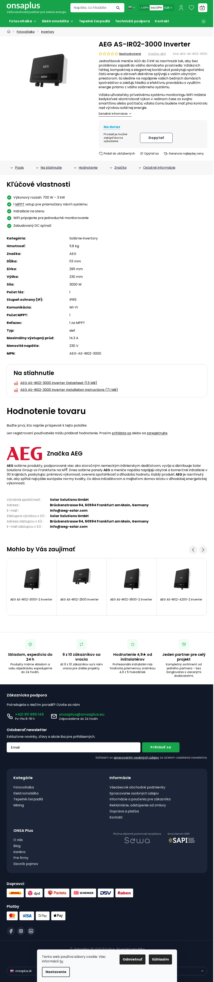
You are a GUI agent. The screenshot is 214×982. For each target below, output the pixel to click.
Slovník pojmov (25, 864)
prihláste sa (121, 433)
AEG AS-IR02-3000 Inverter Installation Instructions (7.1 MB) (69, 390)
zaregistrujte (157, 433)
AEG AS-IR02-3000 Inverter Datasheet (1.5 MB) (58, 383)
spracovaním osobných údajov (136, 757)
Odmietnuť (132, 959)
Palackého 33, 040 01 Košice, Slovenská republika (109, 949)
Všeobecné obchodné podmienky (137, 787)
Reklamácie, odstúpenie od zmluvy (138, 805)
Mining (18, 805)
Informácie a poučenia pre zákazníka (140, 799)
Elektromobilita (25, 793)
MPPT (19, 204)
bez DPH (156, 8)
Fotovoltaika (23, 787)
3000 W (75, 284)
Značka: (157, 54)
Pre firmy (20, 858)
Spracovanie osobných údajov (134, 793)
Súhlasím (160, 959)
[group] (48, 73)
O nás (18, 840)
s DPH (145, 8)
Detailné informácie (113, 114)
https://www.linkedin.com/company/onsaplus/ (31, 931)
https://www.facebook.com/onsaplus (11, 931)
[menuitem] (23, 21)
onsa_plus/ (21, 931)
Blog (16, 846)
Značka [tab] (120, 167)
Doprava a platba (124, 811)
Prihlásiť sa (160, 747)
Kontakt (116, 817)
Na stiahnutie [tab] (51, 167)
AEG (72, 253)
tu (61, 961)
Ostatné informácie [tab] (159, 167)
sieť (72, 330)
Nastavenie (56, 971)
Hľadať (118, 7)
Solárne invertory (83, 238)
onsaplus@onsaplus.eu (81, 714)
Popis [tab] (19, 167)
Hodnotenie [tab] (88, 167)
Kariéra (19, 852)
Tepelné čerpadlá (28, 799)
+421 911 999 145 (29, 714)
